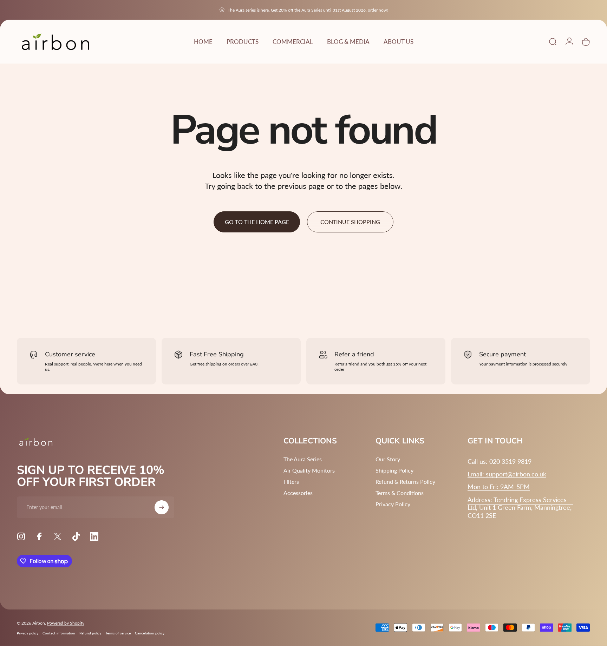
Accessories (298, 492)
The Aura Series (302, 459)
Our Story (388, 459)
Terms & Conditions (400, 492)
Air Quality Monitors (309, 470)
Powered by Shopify (65, 623)
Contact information (59, 633)
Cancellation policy (149, 633)
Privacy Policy (393, 504)
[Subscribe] (162, 507)
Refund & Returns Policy (405, 481)
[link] (499, 487)
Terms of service (118, 633)
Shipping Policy (394, 470)
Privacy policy (27, 633)
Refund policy (90, 633)
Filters (291, 481)
